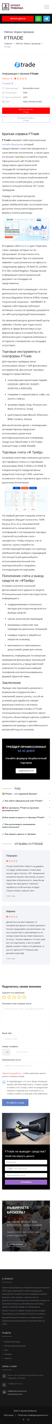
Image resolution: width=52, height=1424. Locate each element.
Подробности (26, 770)
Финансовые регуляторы (15, 1346)
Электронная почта (11, 1059)
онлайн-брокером (12, 144)
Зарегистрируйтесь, (12, 1073)
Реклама (8, 1354)
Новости (8, 1358)
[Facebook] (23, 1419)
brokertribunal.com (15, 1394)
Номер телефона (10, 1046)
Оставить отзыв (15, 1102)
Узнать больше (16, 1244)
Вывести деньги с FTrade (26, 110)
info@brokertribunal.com (17, 1391)
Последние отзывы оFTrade (26, 119)
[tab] (26, 793)
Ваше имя (7, 1033)
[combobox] (6, 1052)
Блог (6, 1350)
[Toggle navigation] (47, 7)
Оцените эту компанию (13, 992)
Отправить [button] (26, 1182)
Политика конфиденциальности (33, 1415)
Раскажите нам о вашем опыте (16, 1003)
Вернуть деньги (17, 18)
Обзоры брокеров (12, 1341)
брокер (25, 245)
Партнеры (9, 1415)
